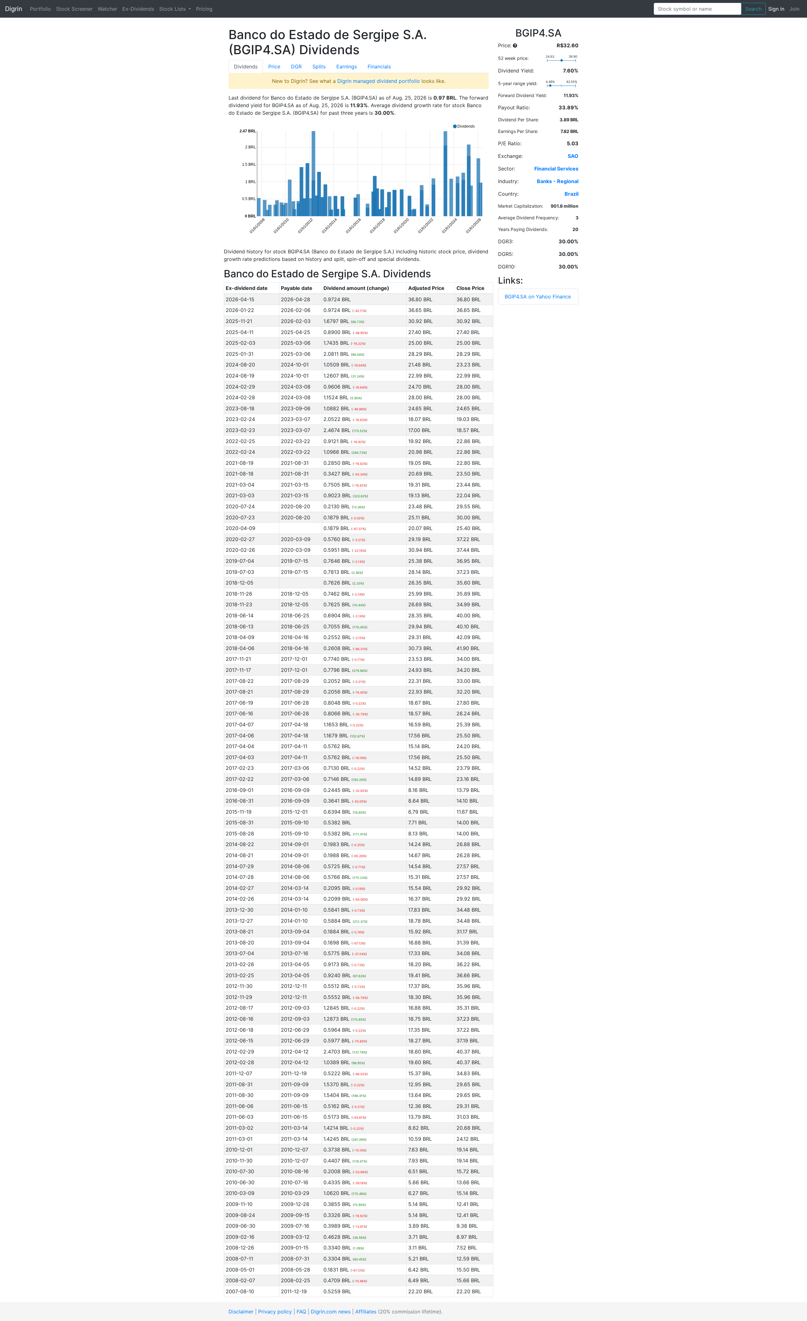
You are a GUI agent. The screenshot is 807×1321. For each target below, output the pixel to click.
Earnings (346, 66)
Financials (379, 66)
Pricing (204, 9)
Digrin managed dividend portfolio (378, 81)
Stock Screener (74, 9)
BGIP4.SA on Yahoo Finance (538, 296)
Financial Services (556, 168)
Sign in (776, 9)
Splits (319, 66)
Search (753, 9)
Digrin (13, 9)
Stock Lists (173, 9)
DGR (296, 66)
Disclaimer (241, 1311)
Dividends (246, 66)
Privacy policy (275, 1311)
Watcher (107, 9)
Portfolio (40, 9)
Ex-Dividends (138, 9)
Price (274, 66)
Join (794, 9)
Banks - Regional (557, 181)
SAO (573, 156)
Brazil (571, 194)
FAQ (301, 1311)
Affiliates (365, 1311)
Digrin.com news (331, 1311)
